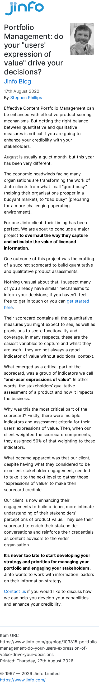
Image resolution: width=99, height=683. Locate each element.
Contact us (15, 591)
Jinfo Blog (17, 81)
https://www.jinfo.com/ (23, 679)
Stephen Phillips (26, 97)
